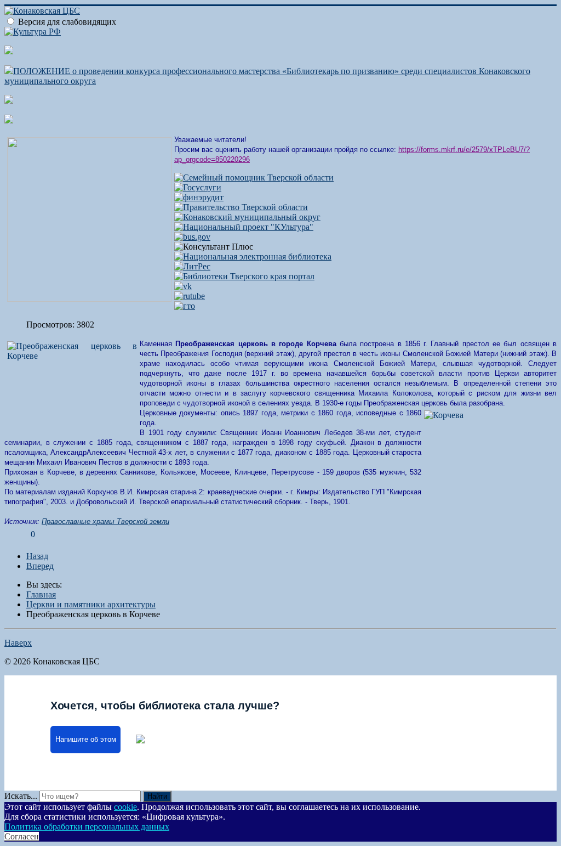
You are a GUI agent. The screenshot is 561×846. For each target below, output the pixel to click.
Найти (157, 796)
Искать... (20, 795)
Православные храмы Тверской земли (105, 521)
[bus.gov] (192, 236)
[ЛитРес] (192, 266)
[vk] (183, 286)
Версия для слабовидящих (67, 21)
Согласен (21, 836)
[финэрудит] (199, 197)
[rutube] (189, 296)
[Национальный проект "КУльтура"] (243, 227)
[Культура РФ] (32, 31)
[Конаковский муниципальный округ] (247, 217)
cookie (125, 806)
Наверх (18, 642)
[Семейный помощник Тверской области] (254, 177)
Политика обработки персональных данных (86, 826)
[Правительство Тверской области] (241, 207)
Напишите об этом (85, 739)
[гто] (184, 306)
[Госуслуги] (197, 187)
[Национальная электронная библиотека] (252, 256)
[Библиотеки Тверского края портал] (244, 276)
